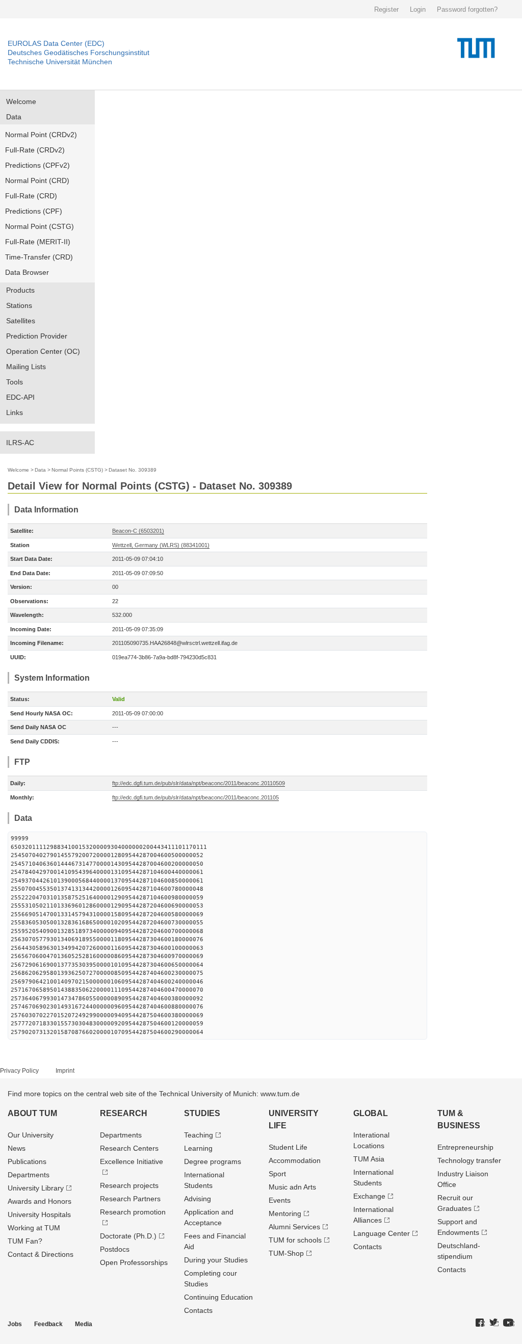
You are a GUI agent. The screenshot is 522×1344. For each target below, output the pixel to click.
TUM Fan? (25, 1241)
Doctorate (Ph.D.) (128, 1236)
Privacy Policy (19, 1070)
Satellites (20, 321)
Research (123, 1113)
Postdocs (114, 1249)
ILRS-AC (20, 442)
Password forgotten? (467, 9)
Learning (198, 1148)
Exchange (369, 1196)
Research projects (129, 1185)
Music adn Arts (292, 1187)
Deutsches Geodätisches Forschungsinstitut (78, 52)
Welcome (21, 101)
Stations (19, 305)
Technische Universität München (60, 62)
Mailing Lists (26, 367)
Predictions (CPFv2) (37, 165)
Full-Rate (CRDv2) (35, 150)
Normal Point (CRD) (37, 180)
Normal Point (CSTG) (39, 226)
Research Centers (129, 1148)
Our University (31, 1135)
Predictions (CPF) (33, 211)
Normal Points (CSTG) (77, 470)
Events (280, 1200)
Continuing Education (218, 1297)
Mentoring (285, 1213)
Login (418, 9)
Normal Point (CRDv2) (41, 135)
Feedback (48, 1324)
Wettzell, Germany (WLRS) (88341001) (161, 545)
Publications (27, 1161)
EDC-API (20, 397)
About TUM (32, 1113)
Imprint (65, 1070)
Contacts (198, 1310)
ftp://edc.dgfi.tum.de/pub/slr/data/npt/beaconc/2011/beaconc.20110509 (198, 783)
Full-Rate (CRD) (31, 196)
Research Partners (130, 1199)
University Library (36, 1188)
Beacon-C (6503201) (138, 531)
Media (83, 1324)
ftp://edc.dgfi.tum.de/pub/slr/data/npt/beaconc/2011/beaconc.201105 (195, 797)
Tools (14, 382)
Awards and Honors (39, 1201)
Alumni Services (294, 1227)
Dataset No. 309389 (132, 470)
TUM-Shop (286, 1253)
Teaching (198, 1135)
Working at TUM (34, 1228)
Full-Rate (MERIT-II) (37, 242)
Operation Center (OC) (43, 351)
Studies (202, 1113)
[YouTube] (508, 1323)
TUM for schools (295, 1240)
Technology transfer (469, 1160)
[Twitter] (494, 1323)
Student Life (288, 1147)
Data (13, 117)
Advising (197, 1199)
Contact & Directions (40, 1254)
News (16, 1148)
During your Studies (216, 1260)
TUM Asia (368, 1159)
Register (386, 9)
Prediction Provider (36, 336)
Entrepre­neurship (465, 1147)
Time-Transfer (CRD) (39, 257)
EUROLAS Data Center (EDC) (56, 43)
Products (20, 290)
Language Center (381, 1233)
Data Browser (27, 272)
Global (370, 1113)
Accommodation (295, 1160)
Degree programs (212, 1161)
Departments (28, 1175)
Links (14, 412)
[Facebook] (480, 1323)
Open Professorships (134, 1262)
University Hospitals (39, 1214)
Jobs (15, 1324)
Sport (277, 1174)
